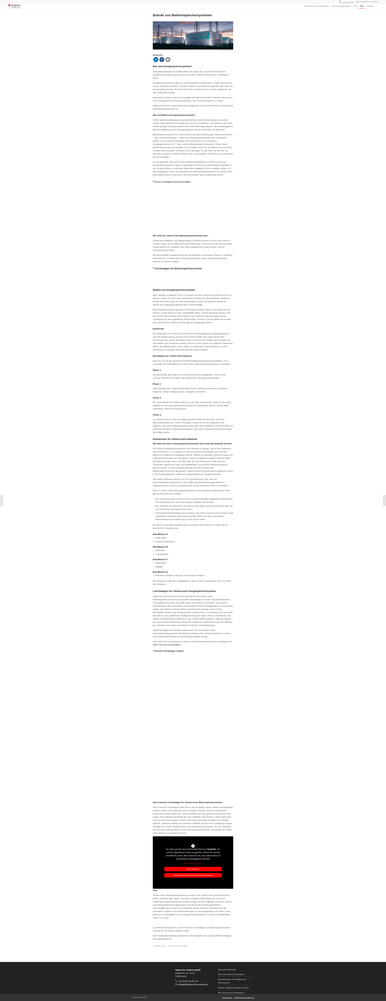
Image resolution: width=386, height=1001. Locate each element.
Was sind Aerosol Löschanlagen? (231, 992)
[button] (155, 59)
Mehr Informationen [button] (193, 863)
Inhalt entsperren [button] (193, 869)
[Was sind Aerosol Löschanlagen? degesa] (1, 500)
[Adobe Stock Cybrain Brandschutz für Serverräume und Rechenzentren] (384, 500)
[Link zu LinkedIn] (133, 974)
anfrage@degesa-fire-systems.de (368, 1)
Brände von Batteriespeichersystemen (233, 987)
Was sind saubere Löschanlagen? (231, 974)
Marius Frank (180, 946)
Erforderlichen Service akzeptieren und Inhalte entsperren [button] (193, 875)
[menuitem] (300, 6)
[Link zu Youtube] (137, 974)
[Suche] (376, 6)
